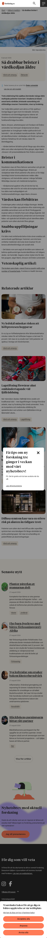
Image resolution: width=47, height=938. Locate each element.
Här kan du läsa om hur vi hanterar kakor (19, 913)
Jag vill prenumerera (14, 486)
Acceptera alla (23, 919)
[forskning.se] (7, 3)
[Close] (38, 453)
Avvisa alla (23, 932)
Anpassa (23, 926)
